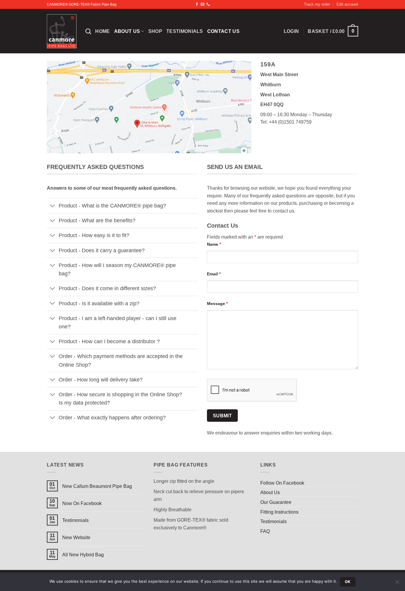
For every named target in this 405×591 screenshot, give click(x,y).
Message (217, 303)
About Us (127, 31)
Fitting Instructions (279, 512)
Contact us (223, 31)
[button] (333, 31)
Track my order (317, 4)
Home (102, 31)
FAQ (265, 531)
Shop (155, 31)
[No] (397, 583)
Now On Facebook (82, 503)
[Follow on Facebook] (197, 4)
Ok (348, 581)
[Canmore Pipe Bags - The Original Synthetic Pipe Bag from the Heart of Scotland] (61, 31)
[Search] (88, 31)
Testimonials (184, 31)
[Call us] (208, 4)
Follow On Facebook (282, 482)
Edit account (347, 4)
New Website (76, 537)
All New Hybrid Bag (83, 554)
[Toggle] (52, 206)
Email (214, 273)
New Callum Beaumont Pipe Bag (97, 486)
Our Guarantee (275, 502)
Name (214, 244)
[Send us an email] (202, 4)
